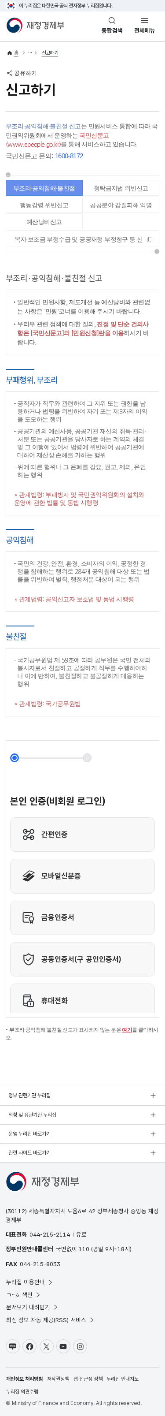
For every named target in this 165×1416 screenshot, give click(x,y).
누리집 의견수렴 (22, 1392)
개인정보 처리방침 (24, 1379)
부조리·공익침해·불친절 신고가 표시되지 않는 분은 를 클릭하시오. (82, 1034)
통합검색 (112, 30)
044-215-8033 (40, 1263)
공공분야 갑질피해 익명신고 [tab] (121, 206)
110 (84, 1248)
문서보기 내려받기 (28, 1307)
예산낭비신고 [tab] (44, 221)
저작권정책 (58, 1379)
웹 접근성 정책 (88, 1379)
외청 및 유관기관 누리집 (32, 1115)
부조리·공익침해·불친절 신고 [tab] (44, 190)
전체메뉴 (144, 30)
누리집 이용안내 (25, 1282)
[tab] (82, 238)
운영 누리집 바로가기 (29, 1134)
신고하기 (50, 53)
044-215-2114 (49, 1234)
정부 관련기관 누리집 (29, 1095)
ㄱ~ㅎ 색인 (19, 1294)
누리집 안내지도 (122, 1379)
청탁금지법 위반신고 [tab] (121, 188)
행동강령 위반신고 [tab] (44, 205)
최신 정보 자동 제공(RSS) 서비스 (46, 1319)
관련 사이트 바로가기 (29, 1153)
